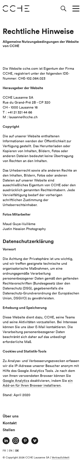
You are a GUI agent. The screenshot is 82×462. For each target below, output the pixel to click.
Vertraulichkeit (60, 457)
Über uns (10, 416)
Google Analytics (16, 380)
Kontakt (10, 422)
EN (10, 450)
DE (17, 450)
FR (4, 450)
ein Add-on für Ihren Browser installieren (38, 383)
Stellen (9, 429)
